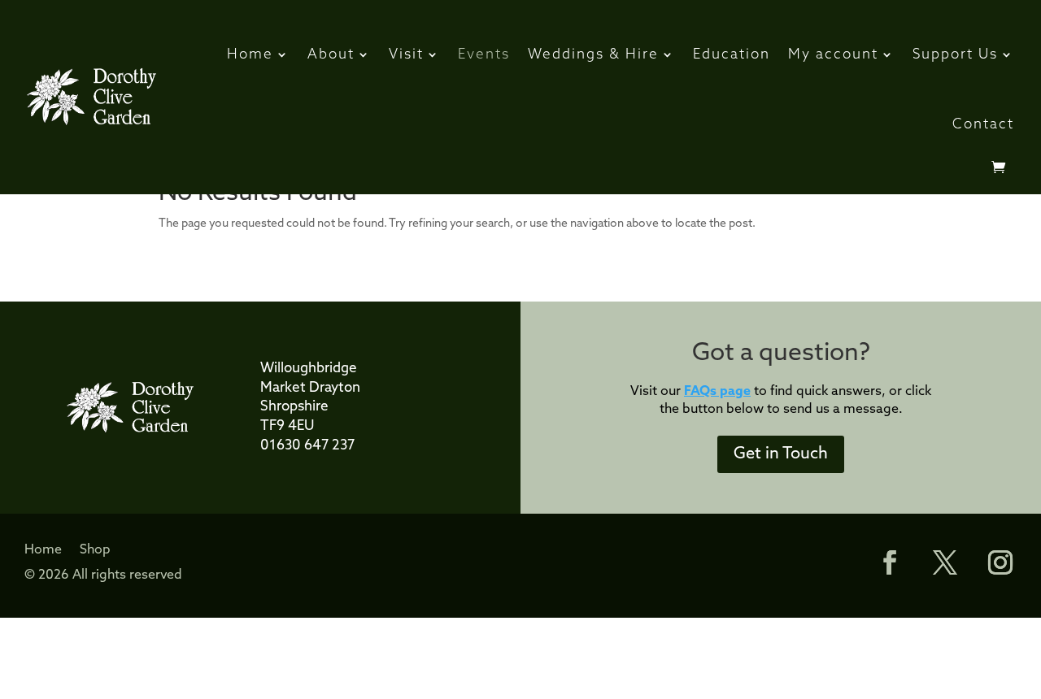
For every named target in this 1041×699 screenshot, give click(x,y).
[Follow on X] (945, 562)
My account (833, 55)
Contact (983, 125)
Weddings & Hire (593, 55)
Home (250, 55)
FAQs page (717, 391)
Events (484, 55)
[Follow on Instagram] (1000, 562)
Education (731, 55)
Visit (406, 55)
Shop (95, 551)
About (331, 55)
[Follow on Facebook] (881, 562)
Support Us (955, 55)
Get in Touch (781, 454)
